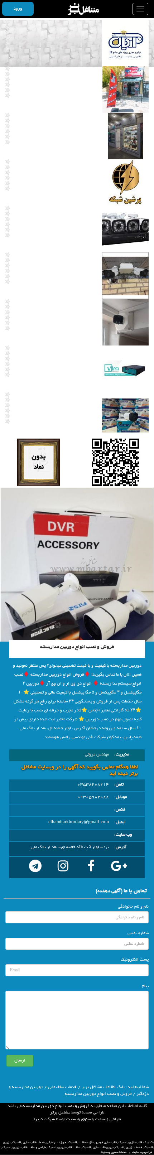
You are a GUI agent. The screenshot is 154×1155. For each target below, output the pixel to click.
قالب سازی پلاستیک (130, 1142)
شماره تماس (138, 933)
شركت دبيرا (44, 1119)
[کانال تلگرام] (35, 867)
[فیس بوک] (91, 867)
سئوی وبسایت (78, 1119)
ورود (18, 8)
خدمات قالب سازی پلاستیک (28, 1142)
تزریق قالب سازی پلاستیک (98, 1147)
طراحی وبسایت (108, 1119)
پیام (145, 986)
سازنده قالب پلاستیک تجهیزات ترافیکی (70, 1142)
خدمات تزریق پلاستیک (128, 1147)
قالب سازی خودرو (106, 1142)
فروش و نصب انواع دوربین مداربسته (56, 1106)
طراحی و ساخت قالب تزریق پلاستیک (24, 1147)
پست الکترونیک (135, 959)
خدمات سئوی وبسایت (114, 1152)
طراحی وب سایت (142, 1152)
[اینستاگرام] (63, 867)
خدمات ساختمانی (62, 1087)
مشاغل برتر (60, 1112)
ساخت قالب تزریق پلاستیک (64, 1147)
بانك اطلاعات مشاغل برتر (103, 1087)
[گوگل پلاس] (118, 867)
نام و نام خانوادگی (133, 906)
